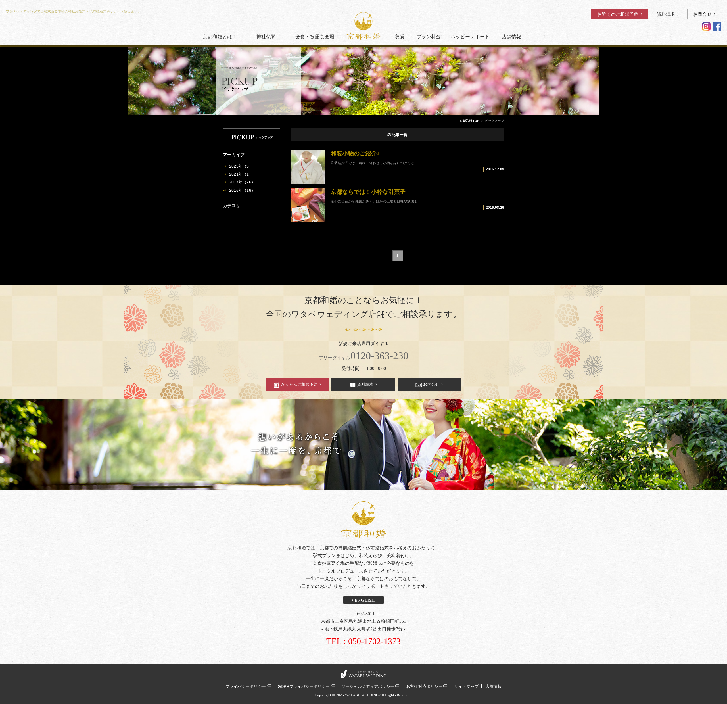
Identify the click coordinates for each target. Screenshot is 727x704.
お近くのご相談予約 (618, 14)
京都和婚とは (217, 36)
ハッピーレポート (470, 36)
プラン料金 (429, 36)
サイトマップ (466, 686)
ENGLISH (364, 600)
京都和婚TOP (469, 120)
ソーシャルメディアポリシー (368, 686)
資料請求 (666, 14)
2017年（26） (242, 182)
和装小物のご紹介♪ (355, 153)
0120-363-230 (363, 356)
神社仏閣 (266, 36)
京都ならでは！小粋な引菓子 (368, 192)
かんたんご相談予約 (299, 384)
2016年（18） (242, 190)
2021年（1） (241, 174)
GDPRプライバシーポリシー (304, 686)
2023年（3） (241, 166)
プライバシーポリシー (245, 686)
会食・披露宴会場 (315, 36)
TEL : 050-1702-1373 (363, 641)
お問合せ (702, 14)
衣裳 (399, 36)
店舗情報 (511, 36)
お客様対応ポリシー (424, 686)
